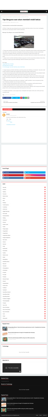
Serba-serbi (24, 285)
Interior (24, 241)
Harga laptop (24, 228)
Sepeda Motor (24, 283)
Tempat (24, 303)
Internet (24, 244)
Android (24, 189)
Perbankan (24, 270)
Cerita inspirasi (24, 204)
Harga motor (24, 233)
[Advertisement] (24, 5)
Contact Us (45, 415)
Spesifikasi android (24, 292)
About (40, 415)
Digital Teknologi (24, 211)
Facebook (24, 220)
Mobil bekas (24, 259)
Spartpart (24, 289)
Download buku (24, 215)
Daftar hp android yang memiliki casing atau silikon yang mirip (21, 337)
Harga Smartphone (24, 237)
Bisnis (24, 198)
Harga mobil (24, 231)
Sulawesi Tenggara (24, 298)
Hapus (10, 119)
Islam (24, 246)
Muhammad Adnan (6, 22)
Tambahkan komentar (10, 124)
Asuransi (24, 193)
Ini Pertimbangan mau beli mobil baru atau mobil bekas (13, 66)
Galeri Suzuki (24, 224)
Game (24, 226)
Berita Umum (24, 196)
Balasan (8, 120)
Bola (24, 200)
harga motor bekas (24, 235)
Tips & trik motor (24, 307)
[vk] (13, 178)
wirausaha (24, 318)
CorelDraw (24, 207)
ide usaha (24, 239)
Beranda (4, 16)
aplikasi (24, 191)
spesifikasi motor (24, 296)
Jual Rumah (24, 248)
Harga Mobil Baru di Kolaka (8, 63)
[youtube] (35, 178)
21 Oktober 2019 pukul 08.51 (11, 115)
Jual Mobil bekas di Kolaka (7, 65)
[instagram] (35, 175)
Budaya (24, 202)
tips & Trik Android (24, 309)
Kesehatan (24, 250)
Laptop (24, 252)
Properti (24, 272)
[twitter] (35, 172)
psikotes (24, 276)
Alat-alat (24, 187)
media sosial (24, 255)
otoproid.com (10, 415)
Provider (24, 274)
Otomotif (24, 265)
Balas (7, 119)
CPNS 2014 (24, 209)
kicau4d (8, 114)
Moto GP (24, 263)
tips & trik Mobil (9, 16)
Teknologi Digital (24, 300)
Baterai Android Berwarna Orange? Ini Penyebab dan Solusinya (21, 332)
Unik (24, 313)
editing (24, 217)
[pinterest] (13, 175)
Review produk (24, 279)
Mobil (24, 257)
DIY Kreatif (24, 213)
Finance (24, 222)
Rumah (24, 281)
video (24, 316)
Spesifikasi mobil (24, 294)
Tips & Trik (7, 94)
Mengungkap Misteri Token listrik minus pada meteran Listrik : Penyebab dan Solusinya (26, 327)
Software (24, 287)
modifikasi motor (24, 261)
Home (37, 415)
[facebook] (13, 172)
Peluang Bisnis (24, 268)
